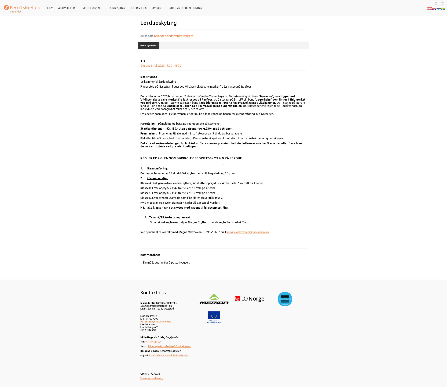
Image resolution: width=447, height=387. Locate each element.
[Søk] (436, 4)
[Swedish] (443, 7)
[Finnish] (439, 7)
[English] (434, 7)
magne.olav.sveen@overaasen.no (248, 232)
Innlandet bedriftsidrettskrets (173, 35)
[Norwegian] (429, 7)
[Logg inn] (442, 4)
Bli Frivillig (138, 8)
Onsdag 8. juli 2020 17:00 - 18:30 (160, 65)
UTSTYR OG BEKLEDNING (186, 8)
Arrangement (148, 45)
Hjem (49, 8)
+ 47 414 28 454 (152, 341)
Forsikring (117, 8)
